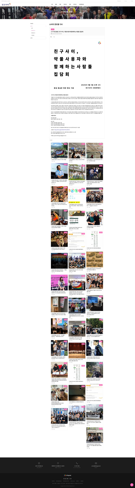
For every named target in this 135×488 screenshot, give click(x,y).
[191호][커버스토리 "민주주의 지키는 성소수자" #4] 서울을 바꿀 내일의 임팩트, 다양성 (94, 445)
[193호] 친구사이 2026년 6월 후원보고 (76, 249)
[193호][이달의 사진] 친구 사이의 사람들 (58, 159)
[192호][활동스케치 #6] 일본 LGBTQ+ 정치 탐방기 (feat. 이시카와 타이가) (58, 357)
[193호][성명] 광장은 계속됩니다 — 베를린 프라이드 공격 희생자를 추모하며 (59, 270)
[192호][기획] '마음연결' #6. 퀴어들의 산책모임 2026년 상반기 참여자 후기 (94, 379)
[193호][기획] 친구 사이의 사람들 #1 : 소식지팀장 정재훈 (94, 227)
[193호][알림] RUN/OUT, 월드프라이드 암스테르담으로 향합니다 (94, 269)
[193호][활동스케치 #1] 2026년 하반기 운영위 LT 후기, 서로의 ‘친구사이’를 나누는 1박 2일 (59, 204)
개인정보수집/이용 (66, 481)
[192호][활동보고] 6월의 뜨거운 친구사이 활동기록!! (94, 291)
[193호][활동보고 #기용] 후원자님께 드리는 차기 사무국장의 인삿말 (95, 160)
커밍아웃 (65, 4)
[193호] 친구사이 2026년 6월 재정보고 (94, 248)
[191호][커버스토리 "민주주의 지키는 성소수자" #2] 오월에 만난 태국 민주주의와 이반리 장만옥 (77, 424)
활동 (56, 4)
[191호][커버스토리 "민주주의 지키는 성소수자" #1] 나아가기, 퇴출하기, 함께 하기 (94, 422)
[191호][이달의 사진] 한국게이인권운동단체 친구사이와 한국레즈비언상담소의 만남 (57, 403)
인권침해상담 (81, 4)
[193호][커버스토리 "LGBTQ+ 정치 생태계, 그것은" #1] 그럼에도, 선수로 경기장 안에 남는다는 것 (59, 181)
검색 (132, 1)
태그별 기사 (33, 32)
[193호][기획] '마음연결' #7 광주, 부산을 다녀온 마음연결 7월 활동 (58, 227)
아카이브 (75, 4)
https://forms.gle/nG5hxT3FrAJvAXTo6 (62, 129)
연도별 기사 (72, 14)
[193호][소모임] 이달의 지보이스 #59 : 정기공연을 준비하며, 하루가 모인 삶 (58, 248)
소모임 (38, 37)
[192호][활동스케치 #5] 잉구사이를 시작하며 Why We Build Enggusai (75, 338)
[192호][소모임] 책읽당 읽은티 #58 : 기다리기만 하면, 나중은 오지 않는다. (93, 357)
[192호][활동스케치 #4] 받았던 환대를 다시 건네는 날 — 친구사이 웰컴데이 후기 (94, 336)
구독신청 (32, 35)
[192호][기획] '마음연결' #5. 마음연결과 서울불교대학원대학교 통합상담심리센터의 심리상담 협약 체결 (59, 380)
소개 (52, 4)
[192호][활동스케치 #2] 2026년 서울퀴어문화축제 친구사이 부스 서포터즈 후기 (76, 316)
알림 (60, 4)
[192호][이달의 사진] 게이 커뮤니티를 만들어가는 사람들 (76, 270)
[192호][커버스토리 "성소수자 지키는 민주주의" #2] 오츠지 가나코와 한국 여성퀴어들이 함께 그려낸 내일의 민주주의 (76, 293)
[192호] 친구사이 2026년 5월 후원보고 (94, 400)
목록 (51, 140)
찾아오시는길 (73, 481)
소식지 (68, 14)
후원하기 (77, 481)
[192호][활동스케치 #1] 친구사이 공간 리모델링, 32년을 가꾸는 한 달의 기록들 (58, 314)
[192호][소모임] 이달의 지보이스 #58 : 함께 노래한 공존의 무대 (76, 360)
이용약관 (53, 481)
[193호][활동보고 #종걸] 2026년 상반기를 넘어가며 (76, 160)
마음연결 (31, 23)
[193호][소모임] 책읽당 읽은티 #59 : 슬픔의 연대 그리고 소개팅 (75, 228)
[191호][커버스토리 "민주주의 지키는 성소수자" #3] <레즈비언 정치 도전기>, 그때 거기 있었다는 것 (58, 426)
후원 (70, 4)
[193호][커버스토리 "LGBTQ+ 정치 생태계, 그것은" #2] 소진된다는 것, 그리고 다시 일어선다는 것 (77, 182)
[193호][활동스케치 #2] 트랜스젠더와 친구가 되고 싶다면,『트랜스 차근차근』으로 (76, 206)
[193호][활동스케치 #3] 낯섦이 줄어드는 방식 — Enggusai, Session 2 (94, 205)
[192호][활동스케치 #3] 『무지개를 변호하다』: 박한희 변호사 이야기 (57, 336)
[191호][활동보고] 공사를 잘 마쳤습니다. (76, 401)
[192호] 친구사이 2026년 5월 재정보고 (76, 381)
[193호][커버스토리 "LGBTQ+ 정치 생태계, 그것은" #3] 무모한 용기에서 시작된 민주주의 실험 (95, 182)
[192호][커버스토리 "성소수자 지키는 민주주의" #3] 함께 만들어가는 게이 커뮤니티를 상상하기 (93, 313)
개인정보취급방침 (59, 481)
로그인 (126, 1)
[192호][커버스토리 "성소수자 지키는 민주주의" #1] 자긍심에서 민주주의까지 (58, 292)
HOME (62, 14)
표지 (32, 28)
